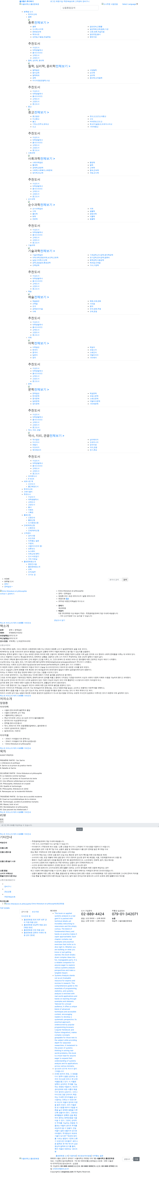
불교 (34, 121)
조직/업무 (32, 572)
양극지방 (93, 445)
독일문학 (93, 393)
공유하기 (10, 594)
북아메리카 (36, 450)
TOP (1, 908)
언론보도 (31, 549)
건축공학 (35, 265)
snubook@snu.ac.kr (61, 1169)
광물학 (92, 211)
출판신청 (27, 515)
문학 (30, 384)
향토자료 (93, 37)
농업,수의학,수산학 (39, 260)
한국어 (35, 350)
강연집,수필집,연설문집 (41, 37)
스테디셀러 (28, 492)
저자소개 (9, 623)
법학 (91, 165)
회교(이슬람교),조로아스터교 (101, 124)
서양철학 (93, 70)
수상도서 (35, 47)
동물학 (92, 219)
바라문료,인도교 (96, 121)
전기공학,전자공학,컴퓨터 (100, 257)
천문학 (35, 219)
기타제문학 (94, 404)
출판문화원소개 (30, 561)
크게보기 (3, 594)
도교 (34, 127)
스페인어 (93, 352)
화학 (34, 216)
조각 (34, 306)
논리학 (92, 73)
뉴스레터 (31, 551)
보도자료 (31, 538)
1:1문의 (31, 543)
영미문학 (35, 404)
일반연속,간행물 (96, 26)
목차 (15, 623)
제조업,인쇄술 (95, 263)
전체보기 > (41, 22)
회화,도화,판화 (95, 301)
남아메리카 (94, 439)
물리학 (35, 214)
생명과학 (93, 214)
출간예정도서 (33, 486)
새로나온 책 (28, 481)
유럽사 (35, 445)
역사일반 (35, 439)
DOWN (7, 908)
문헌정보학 (36, 32)
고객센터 (78, 1)
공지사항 (31, 536)
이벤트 (30, 510)
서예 (34, 311)
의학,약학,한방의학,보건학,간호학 (45, 257)
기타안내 (27, 623)
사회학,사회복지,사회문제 (42, 170)
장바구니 (86, 1)
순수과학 (31, 199)
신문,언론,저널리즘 (97, 32)
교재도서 (35, 55)
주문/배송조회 (69, 1)
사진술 (92, 304)
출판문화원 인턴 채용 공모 (34, 930)
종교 (30, 106)
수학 (34, 211)
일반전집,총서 (95, 34)
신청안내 (31, 517)
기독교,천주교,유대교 (40, 124)
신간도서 (31, 484)
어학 (30, 337)
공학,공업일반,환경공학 (41, 263)
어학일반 (35, 347)
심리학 (92, 75)
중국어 (35, 352)
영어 (34, 357)
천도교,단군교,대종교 (98, 116)
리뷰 (20, 623)
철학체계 (35, 75)
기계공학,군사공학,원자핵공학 (101, 255)
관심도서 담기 (59, 620)
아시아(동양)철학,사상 (41, 80)
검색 (125, 579)
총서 (30, 507)
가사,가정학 (94, 265)
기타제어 (93, 357)
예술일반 (35, 301)
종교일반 (35, 116)
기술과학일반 (37, 255)
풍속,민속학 (94, 170)
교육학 (92, 168)
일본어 (35, 355)
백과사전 (35, 34)
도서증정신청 (33, 523)
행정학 (92, 162)
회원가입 (59, 1)
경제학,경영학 (37, 168)
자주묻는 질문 (33, 541)
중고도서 (35, 104)
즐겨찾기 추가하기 (26, 1)
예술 (30, 291)
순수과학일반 (37, 209)
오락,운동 (93, 311)
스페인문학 (94, 398)
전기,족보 (93, 450)
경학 (34, 78)
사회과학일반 (37, 162)
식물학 (92, 216)
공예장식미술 (37, 309)
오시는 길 (32, 574)
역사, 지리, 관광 (34, 430)
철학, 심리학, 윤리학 (36, 60)
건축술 (35, 304)
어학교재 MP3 (33, 554)
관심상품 (7, 892)
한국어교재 (32, 14)
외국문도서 (32, 476)
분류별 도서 (28, 12)
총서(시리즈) (37, 53)
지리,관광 (93, 447)
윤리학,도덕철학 (96, 78)
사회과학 (31, 153)
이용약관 (72, 1156)
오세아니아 (94, 442)
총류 (30, 17)
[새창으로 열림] (110, 4)
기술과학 (31, 245)
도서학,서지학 (37, 29)
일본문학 (35, 401)
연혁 (30, 569)
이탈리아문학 (95, 401)
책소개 (2, 623)
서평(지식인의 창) (35, 546)
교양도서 (35, 58)
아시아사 (35, 442)
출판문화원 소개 (62, 1156)
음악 (91, 306)
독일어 (92, 347)
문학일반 (35, 393)
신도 (91, 119)
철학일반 (35, 70)
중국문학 (35, 398)
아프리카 (35, 447)
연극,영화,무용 (95, 309)
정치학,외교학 (37, 173)
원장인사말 (32, 564)
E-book (31, 479)
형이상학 (35, 73)
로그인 (52, 1)
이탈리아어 (94, 355)
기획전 (30, 512)
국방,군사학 (94, 173)
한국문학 (35, 396)
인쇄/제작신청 (29, 525)
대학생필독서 (37, 50)
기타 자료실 (32, 559)
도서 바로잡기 (33, 556)
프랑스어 (93, 350)
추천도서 (27, 494)
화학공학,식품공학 (97, 260)
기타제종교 (94, 127)
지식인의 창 (26, 916)
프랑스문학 (94, 396)
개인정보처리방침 (84, 1156)
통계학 (35, 165)
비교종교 (35, 119)
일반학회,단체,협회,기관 (99, 29)
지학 (91, 209)
